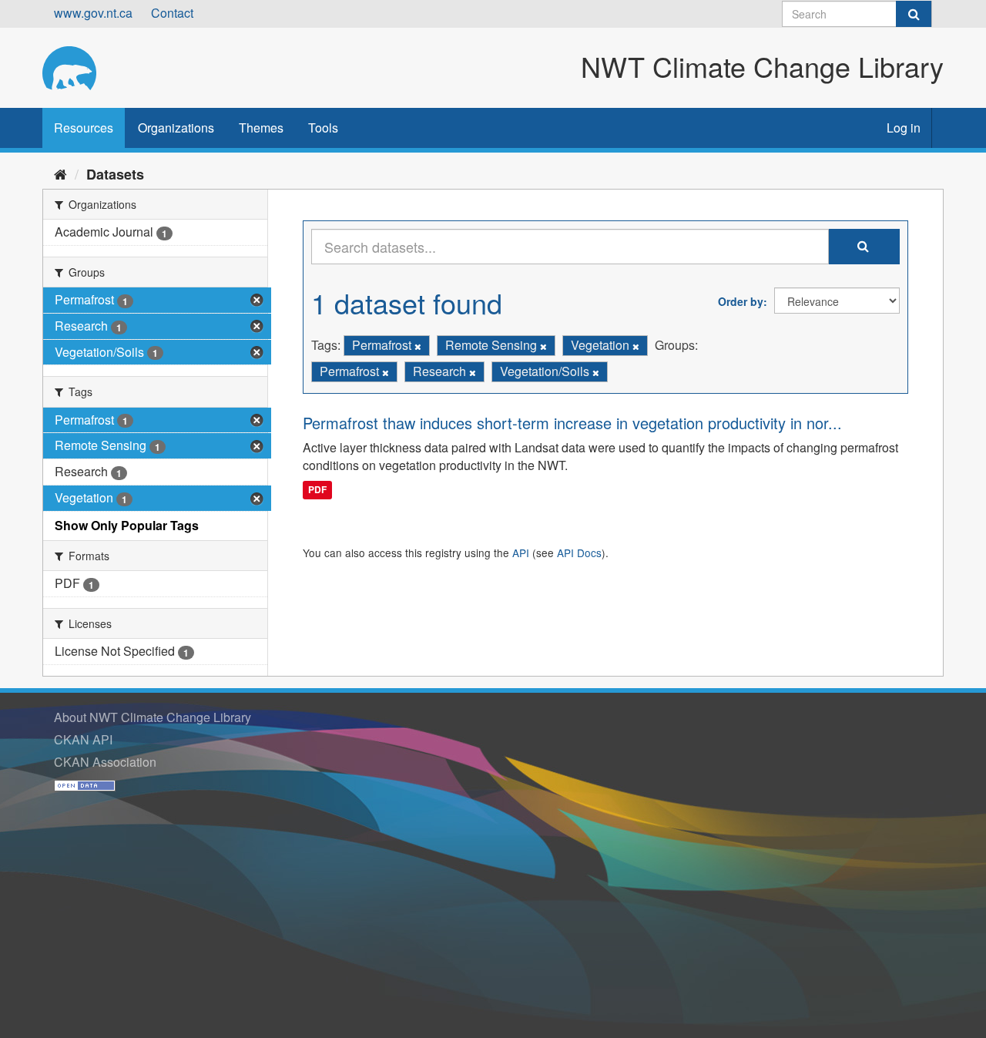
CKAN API (83, 739)
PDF (317, 489)
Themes (261, 127)
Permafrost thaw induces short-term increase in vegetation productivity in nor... (572, 423)
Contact (172, 13)
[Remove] (417, 346)
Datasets (115, 174)
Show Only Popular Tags (127, 525)
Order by (740, 301)
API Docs (579, 552)
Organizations (176, 127)
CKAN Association (105, 762)
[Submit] (913, 14)
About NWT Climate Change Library (152, 717)
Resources (83, 127)
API (520, 552)
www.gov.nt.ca (93, 13)
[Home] (60, 173)
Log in (904, 127)
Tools (323, 127)
